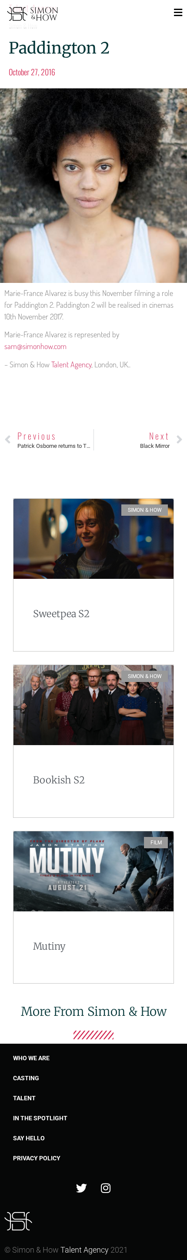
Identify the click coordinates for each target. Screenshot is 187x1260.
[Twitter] (82, 1188)
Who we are (31, 1058)
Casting (26, 1078)
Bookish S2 (59, 780)
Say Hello (29, 1138)
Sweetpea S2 (61, 614)
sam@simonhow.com (35, 346)
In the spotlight (40, 1118)
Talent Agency (71, 364)
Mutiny (49, 946)
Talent (24, 1098)
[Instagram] (106, 1188)
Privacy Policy (36, 1158)
